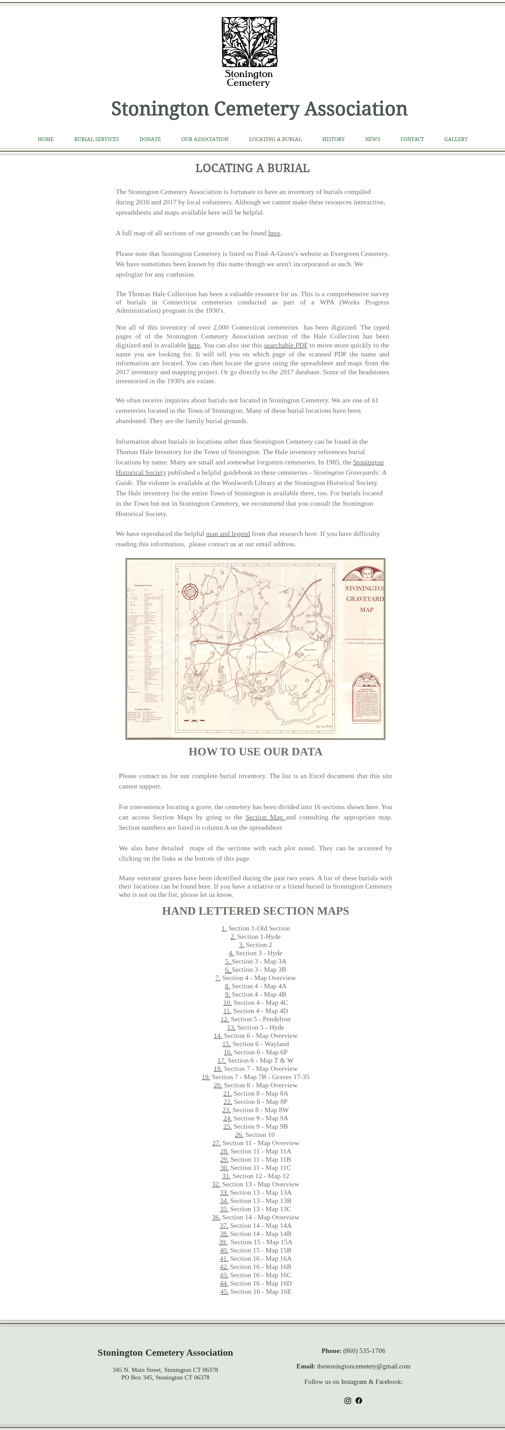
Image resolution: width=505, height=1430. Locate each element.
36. (216, 1217)
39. (223, 1242)
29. (224, 1159)
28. (224, 1151)
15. (226, 1043)
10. (227, 1002)
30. (224, 1167)
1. (224, 928)
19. (206, 1076)
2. (233, 936)
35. (224, 1209)
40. (224, 1250)
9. (227, 994)
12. (225, 1019)
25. (227, 1126)
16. (228, 1052)
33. (224, 1192)
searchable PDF (286, 345)
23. (226, 1110)
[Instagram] (348, 1400)
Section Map (266, 817)
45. (224, 1291)
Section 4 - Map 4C (260, 1002)
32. (216, 1184)
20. (218, 1085)
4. (231, 953)
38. (224, 1233)
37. (224, 1225)
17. (221, 1060)
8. (227, 986)
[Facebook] (359, 1400)
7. (218, 977)
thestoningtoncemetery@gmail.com (364, 1366)
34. (224, 1200)
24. (227, 1118)
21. (227, 1093)
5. (228, 961)
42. (224, 1266)
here (274, 233)
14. (218, 1035)
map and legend (228, 533)
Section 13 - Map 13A (260, 1192)
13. (231, 1027)
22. (228, 1101)
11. (227, 1010)
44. (224, 1283)
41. (224, 1258)
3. (241, 944)
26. (239, 1134)
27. (216, 1143)
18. (218, 1068)
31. (226, 1176)
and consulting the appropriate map (338, 817)
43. (224, 1275)
